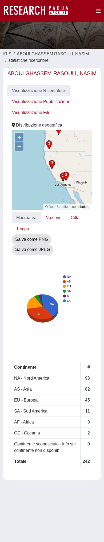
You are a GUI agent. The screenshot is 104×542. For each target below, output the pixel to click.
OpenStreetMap (60, 207)
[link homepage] (38, 11)
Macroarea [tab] (26, 217)
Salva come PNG (31, 239)
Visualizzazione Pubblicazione (41, 101)
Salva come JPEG (32, 249)
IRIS (7, 54)
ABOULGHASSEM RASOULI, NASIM (53, 54)
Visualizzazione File (31, 112)
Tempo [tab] (22, 228)
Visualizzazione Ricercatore (38, 90)
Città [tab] (75, 217)
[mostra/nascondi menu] (98, 11)
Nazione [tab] (54, 217)
